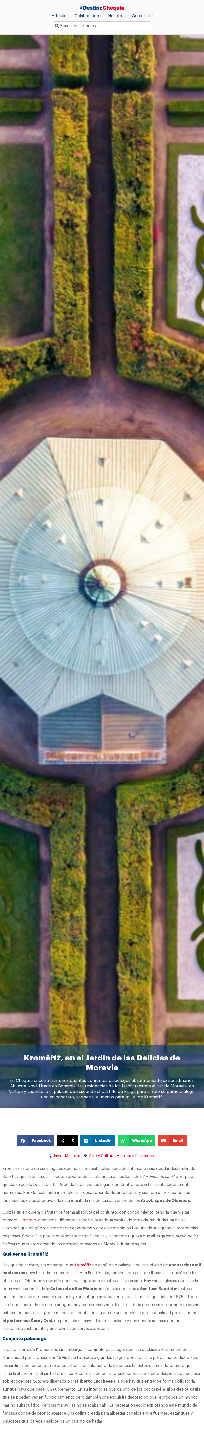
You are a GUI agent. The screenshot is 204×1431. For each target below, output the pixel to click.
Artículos (60, 16)
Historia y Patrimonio (136, 1156)
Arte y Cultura (101, 1156)
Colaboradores (88, 16)
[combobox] (102, 25)
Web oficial (142, 16)
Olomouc (27, 1220)
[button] (35, 1140)
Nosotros (117, 16)
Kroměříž (82, 1265)
